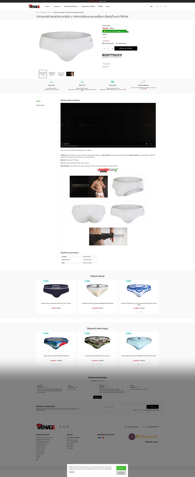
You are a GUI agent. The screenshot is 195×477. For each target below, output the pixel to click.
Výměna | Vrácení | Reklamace (43, 439)
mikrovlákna (83, 155)
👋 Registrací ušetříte (115, 31)
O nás (37, 458)
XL (59, 364)
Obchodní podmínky (41, 445)
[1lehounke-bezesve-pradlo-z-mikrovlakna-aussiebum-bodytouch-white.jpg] (89, 187)
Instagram (64, 427)
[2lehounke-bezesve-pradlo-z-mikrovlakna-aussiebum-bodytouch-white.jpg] (128, 187)
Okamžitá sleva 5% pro (51, 88)
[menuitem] (48, 6)
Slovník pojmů (39, 454)
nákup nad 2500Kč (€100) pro (112, 88)
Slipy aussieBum (87, 256)
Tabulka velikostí (40, 450)
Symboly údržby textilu (41, 443)
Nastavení (72, 472)
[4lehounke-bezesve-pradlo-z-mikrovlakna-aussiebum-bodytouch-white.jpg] (128, 214)
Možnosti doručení (109, 43)
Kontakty (38, 456)
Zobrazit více (97, 397)
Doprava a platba (40, 452)
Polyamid (70, 160)
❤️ (36, 460)
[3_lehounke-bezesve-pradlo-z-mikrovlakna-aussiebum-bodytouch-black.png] (108, 237)
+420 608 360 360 (153, 427)
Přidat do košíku (125, 48)
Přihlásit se (152, 406)
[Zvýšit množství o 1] (112, 48)
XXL (141, 311)
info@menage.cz (133, 427)
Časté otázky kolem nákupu (42, 441)
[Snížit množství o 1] (104, 48)
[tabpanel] (56, 297)
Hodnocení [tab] (40, 105)
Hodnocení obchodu (41, 447)
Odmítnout (121, 473)
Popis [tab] (38, 101)
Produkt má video (87, 262)
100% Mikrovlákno (87, 259)
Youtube (68, 427)
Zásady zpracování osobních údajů (44, 437)
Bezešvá (131, 155)
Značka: (106, 25)
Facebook (60, 427)
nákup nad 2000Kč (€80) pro (82, 88)
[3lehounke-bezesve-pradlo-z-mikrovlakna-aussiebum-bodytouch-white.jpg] (89, 214)
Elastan (77, 160)
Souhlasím (121, 468)
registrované (46, 89)
